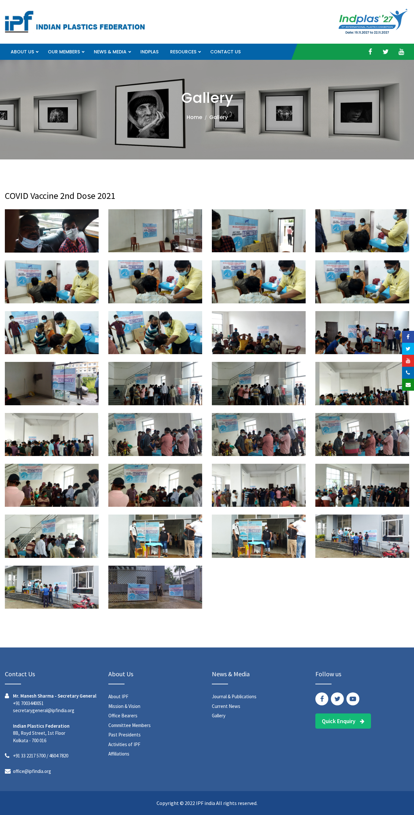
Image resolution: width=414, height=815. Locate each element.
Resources (183, 52)
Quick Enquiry (339, 721)
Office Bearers (122, 715)
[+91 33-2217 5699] (408, 373)
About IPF (118, 696)
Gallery (218, 715)
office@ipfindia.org (32, 771)
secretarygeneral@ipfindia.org (43, 710)
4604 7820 (58, 756)
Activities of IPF (124, 744)
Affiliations (118, 754)
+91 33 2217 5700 (29, 756)
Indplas (149, 52)
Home (194, 117)
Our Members (64, 52)
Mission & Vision (124, 706)
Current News (226, 706)
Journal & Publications (234, 696)
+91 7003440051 (28, 703)
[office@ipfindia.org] (408, 385)
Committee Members (129, 725)
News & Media (110, 52)
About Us (22, 52)
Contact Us (225, 52)
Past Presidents (124, 735)
